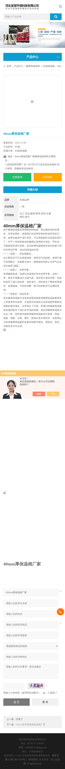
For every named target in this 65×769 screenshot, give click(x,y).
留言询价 (48, 177)
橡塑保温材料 (33, 66)
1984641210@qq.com (36, 747)
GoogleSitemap (34, 763)
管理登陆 (33, 759)
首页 (9, 66)
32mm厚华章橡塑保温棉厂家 (30, 724)
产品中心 (18, 66)
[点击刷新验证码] (36, 686)
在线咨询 (17, 177)
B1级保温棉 (49, 66)
